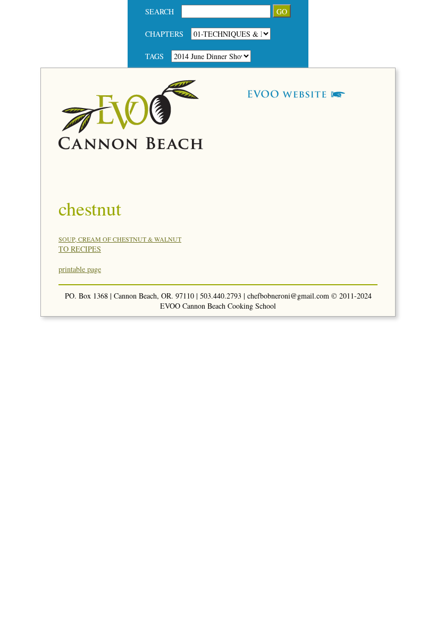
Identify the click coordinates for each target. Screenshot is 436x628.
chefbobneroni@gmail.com (288, 296)
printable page (79, 269)
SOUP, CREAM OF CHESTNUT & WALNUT (119, 239)
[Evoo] (131, 147)
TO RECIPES (79, 249)
